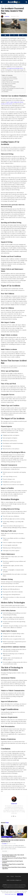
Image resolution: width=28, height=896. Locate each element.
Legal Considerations (7, 90)
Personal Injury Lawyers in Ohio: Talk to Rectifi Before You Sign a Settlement (13, 855)
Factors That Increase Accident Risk (11, 82)
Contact (12, 876)
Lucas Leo (7, 16)
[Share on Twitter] (14, 35)
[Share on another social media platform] (23, 35)
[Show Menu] (1, 2)
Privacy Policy (18, 876)
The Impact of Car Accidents (9, 83)
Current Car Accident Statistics (9, 77)
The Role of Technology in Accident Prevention (13, 88)
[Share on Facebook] (5, 35)
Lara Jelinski (4, 843)
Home (2, 5)
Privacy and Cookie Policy (10, 894)
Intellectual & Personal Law (9, 5)
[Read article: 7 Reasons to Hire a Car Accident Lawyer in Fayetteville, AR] (14, 831)
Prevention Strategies (7, 85)
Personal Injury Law (19, 5)
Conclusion (5, 91)
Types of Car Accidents (8, 80)
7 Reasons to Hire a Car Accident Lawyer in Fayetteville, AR (13, 840)
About (8, 876)
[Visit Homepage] (14, 2)
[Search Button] (26, 2)
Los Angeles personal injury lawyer (15, 68)
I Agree (20, 894)
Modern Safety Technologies (9, 86)
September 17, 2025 (15, 16)
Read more (5, 851)
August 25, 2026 (11, 843)
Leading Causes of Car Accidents (10, 78)
